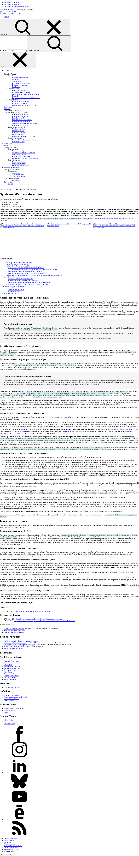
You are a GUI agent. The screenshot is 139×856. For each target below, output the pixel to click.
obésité (20, 391)
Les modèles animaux (19, 134)
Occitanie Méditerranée (11, 676)
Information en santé (8, 144)
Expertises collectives (19, 162)
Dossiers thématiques (19, 151)
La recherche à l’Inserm (8, 108)
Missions (15, 79)
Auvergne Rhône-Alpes (11, 661)
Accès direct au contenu (11, 2)
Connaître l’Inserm (7, 71)
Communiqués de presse (16, 290)
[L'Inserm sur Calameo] (19, 819)
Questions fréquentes (11, 838)
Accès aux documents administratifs (15, 697)
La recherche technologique (21, 121)
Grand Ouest (8, 665)
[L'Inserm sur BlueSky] (19, 788)
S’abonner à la (12, 687)
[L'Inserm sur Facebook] (19, 741)
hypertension (115, 429)
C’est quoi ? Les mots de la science (23, 153)
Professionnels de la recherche (13, 708)
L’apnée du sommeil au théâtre (14, 629)
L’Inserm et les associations (21, 92)
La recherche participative (20, 125)
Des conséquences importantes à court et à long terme (25, 271)
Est (5, 663)
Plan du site (7, 842)
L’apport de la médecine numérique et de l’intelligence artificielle (29, 284)
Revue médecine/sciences (20, 165)
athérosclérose (22, 431)
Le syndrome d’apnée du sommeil (15, 643)
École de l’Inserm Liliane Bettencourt (24, 105)
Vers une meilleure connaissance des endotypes (23, 280)
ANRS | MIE (8, 720)
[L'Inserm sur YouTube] (19, 804)
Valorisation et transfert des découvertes (25, 123)
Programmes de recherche (20, 101)
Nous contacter (9, 840)
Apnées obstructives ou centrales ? (19, 264)
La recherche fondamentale (21, 116)
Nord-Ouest (8, 672)
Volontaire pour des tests (12, 695)
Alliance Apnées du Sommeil (13, 648)
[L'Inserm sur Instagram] (19, 757)
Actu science (16, 173)
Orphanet (7, 712)
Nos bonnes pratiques (19, 129)
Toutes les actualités (18, 176)
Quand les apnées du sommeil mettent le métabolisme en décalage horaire (39, 619)
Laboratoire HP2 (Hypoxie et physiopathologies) (19, 645)
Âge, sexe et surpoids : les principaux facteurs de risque (26, 268)
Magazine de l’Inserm (19, 154)
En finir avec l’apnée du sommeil (14, 646)
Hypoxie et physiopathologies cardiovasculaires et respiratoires (106, 218)
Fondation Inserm (9, 724)
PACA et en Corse (10, 679)
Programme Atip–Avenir (20, 103)
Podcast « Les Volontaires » (21, 156)
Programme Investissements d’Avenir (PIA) (26, 98)
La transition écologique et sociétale (23, 136)
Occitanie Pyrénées (10, 677)
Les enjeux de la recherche (12, 277)
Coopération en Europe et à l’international (25, 94)
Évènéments (16, 180)
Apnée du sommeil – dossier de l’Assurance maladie (21, 641)
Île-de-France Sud (10, 670)
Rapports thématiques (19, 164)
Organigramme (17, 81)
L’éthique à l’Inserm (18, 132)
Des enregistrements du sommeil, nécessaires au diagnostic (27, 273)
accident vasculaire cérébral (18, 433)
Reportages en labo (18, 142)
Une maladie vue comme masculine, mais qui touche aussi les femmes (34, 269)
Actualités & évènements (12, 167)
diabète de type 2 (68, 431)
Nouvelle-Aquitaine (10, 674)
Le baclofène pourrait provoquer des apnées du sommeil (32, 611)
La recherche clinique (19, 118)
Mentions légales (9, 844)
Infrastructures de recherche (21, 83)
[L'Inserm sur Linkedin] (19, 772)
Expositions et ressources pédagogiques (25, 158)
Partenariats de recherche (20, 90)
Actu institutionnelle (18, 175)
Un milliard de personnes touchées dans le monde (24, 266)
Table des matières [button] (6, 258)
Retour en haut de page (8, 855)
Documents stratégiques (19, 85)
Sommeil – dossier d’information (14, 630)
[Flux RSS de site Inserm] (19, 835)
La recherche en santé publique (22, 120)
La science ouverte (18, 131)
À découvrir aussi (13, 291)
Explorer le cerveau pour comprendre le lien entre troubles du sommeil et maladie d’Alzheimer (44, 621)
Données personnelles (11, 847)
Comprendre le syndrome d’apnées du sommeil (19, 262)
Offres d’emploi (9, 701)
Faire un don (8, 182)
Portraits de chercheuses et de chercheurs (25, 140)
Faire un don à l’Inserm (11, 699)
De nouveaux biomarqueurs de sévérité (20, 279)
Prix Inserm (16, 87)
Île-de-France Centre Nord (12, 668)
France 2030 (16, 96)
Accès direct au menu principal (14, 4)
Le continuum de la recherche (21, 114)
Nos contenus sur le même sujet (14, 286)
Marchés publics (9, 710)
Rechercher (4, 50)
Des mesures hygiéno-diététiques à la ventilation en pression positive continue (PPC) (35, 275)
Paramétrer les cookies (11, 849)
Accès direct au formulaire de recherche (17, 6)
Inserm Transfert (9, 722)
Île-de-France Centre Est (12, 666)
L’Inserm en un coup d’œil (20, 78)
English (6, 17)
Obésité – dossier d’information (14, 632)
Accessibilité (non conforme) (13, 846)
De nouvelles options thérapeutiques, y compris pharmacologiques (29, 282)
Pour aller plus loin (10, 293)
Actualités (11, 288)
